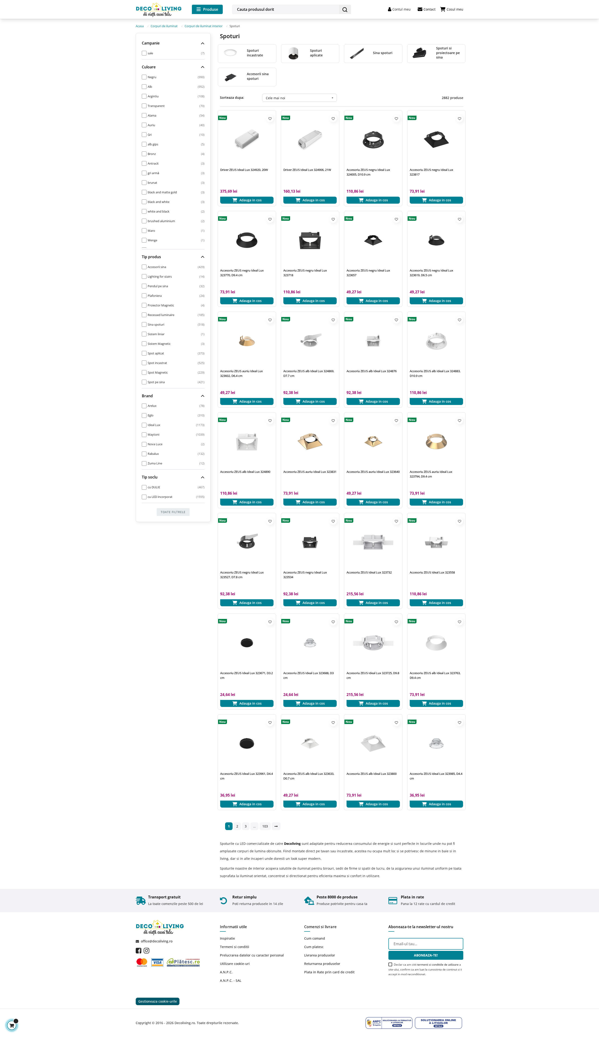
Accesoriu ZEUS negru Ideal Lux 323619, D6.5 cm (431, 272)
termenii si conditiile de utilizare (438, 965)
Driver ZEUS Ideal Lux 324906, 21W (307, 170)
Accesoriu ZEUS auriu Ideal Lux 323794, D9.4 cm (431, 474)
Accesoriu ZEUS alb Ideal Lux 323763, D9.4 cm (435, 675)
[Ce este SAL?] (389, 1023)
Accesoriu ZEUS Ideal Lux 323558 (432, 572)
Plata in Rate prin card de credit (329, 972)
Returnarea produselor (322, 963)
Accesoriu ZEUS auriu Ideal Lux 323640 (373, 472)
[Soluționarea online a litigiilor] (438, 1023)
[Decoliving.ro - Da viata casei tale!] (159, 9)
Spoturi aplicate (316, 52)
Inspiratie (227, 938)
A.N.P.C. (226, 972)
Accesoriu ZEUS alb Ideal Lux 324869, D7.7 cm (308, 373)
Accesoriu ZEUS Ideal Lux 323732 (369, 572)
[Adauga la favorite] (270, 118)
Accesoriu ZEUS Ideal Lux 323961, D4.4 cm (246, 776)
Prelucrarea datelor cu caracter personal (252, 955)
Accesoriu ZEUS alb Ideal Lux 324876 (372, 371)
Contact (429, 9)
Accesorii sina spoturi (258, 76)
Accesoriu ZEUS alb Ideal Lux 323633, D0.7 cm (308, 776)
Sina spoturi (382, 53)
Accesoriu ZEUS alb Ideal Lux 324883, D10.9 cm (435, 373)
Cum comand (314, 938)
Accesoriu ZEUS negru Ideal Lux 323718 (305, 272)
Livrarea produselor (319, 955)
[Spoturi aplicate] (293, 53)
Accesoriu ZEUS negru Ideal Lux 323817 (431, 172)
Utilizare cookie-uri (235, 963)
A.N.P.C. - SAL (230, 980)
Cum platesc (314, 947)
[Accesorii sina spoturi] (230, 76)
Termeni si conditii (234, 947)
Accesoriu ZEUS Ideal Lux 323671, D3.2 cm (246, 675)
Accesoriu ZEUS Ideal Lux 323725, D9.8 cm (373, 675)
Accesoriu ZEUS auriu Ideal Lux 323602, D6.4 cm (241, 373)
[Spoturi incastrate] (230, 53)
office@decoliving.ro (156, 941)
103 (265, 826)
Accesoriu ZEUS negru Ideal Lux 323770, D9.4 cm (242, 272)
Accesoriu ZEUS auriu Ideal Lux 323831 (309, 472)
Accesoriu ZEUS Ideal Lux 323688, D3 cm (308, 675)
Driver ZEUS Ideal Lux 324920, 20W (244, 170)
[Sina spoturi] (356, 53)
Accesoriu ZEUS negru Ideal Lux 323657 (368, 272)
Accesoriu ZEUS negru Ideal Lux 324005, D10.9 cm (368, 172)
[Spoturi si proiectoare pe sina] (419, 53)
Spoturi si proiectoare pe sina (448, 53)
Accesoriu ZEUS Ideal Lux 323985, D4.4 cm (436, 776)
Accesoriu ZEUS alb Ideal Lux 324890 (245, 472)
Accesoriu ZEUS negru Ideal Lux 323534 (305, 574)
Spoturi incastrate (255, 52)
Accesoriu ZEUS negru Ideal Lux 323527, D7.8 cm (242, 574)
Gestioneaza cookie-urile (157, 1001)
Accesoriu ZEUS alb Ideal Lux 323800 (372, 774)
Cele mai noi (300, 98)
